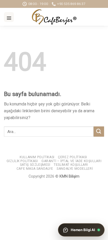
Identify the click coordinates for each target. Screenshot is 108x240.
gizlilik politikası (22, 161)
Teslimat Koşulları (71, 165)
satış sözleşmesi (35, 165)
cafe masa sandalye (35, 168)
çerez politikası (72, 157)
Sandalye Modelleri (75, 168)
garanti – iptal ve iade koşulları (71, 161)
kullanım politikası (37, 157)
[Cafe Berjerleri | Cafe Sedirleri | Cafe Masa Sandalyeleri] (54, 17)
